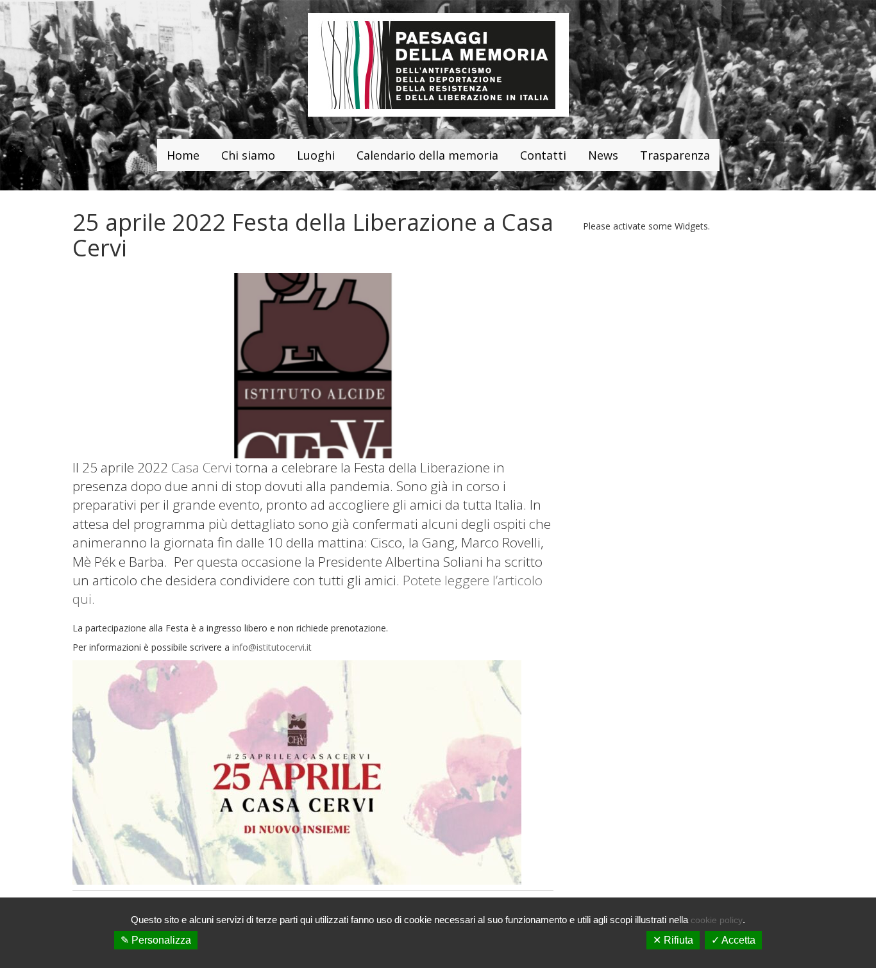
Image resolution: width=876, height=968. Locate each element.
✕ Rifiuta (673, 940)
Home (183, 155)
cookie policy (717, 920)
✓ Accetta (733, 940)
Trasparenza (675, 155)
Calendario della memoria (427, 155)
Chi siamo (248, 155)
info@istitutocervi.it (272, 647)
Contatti (543, 155)
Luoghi (316, 155)
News (603, 155)
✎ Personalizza (156, 940)
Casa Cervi (201, 467)
